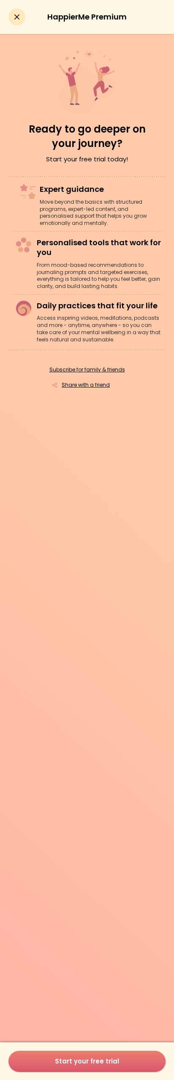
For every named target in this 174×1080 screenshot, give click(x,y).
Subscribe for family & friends (87, 369)
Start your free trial (87, 1061)
